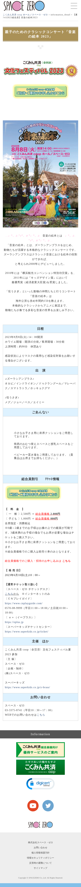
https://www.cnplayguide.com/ (24, 603)
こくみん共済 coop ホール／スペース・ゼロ (25, 14)
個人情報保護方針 (40, 852)
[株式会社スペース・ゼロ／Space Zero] (24, 6)
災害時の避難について (40, 863)
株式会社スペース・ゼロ (40, 842)
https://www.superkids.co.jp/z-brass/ (27, 687)
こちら (66, 560)
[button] (40, 784)
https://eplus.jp (14, 622)
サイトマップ (40, 868)
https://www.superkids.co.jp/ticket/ (26, 631)
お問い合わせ (40, 847)
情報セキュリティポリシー (40, 857)
